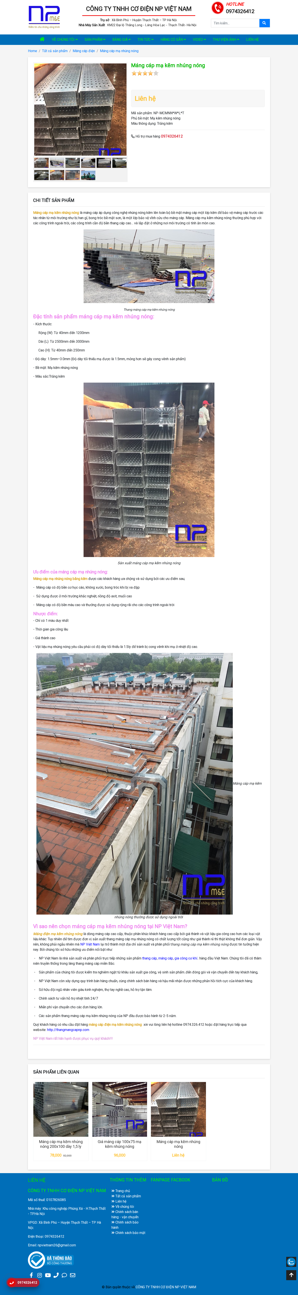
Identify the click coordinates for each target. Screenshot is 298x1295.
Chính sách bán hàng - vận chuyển (125, 1214)
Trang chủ (122, 1191)
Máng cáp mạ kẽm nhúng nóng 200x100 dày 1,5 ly (61, 1144)
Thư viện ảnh (225, 39)
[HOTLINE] (217, 7)
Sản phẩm (94, 39)
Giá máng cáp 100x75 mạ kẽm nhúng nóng (119, 1144)
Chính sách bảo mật (130, 1233)
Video (198, 39)
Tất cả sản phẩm (55, 51)
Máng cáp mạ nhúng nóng (119, 51)
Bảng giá (120, 39)
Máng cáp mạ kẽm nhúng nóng (178, 1144)
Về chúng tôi (63, 39)
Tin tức (144, 39)
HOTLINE (235, 4)
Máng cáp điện (84, 51)
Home (32, 51)
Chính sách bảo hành (125, 1225)
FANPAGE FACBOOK (170, 1180)
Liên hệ (252, 39)
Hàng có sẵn (172, 39)
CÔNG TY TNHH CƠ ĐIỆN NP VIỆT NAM (139, 8)
